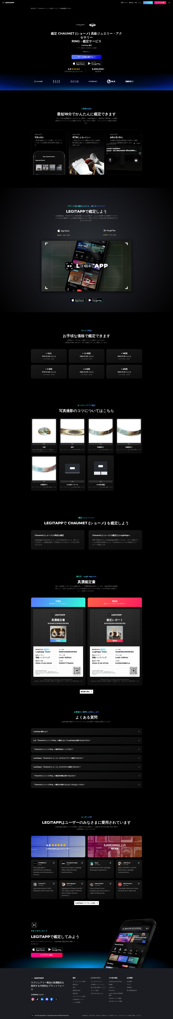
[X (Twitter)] (56, 999)
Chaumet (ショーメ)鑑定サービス (48, 8)
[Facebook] (51, 999)
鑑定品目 (131, 2)
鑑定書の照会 (85, 691)
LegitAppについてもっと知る (85, 903)
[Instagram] (33, 999)
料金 (136, 2)
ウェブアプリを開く (160, 2)
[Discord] (47, 999)
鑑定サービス (124, 2)
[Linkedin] (42, 999)
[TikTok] (37, 999)
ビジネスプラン (148, 2)
